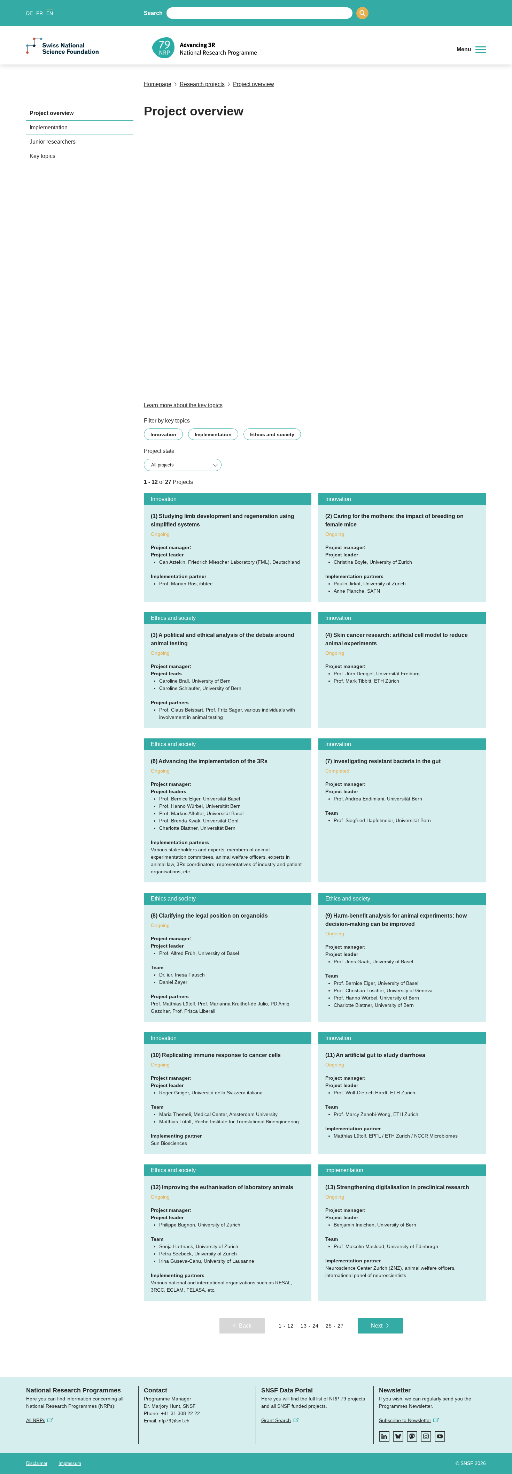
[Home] (299, 47)
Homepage (157, 84)
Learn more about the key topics (183, 405)
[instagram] (426, 1436)
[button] (471, 49)
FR (39, 13)
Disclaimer (36, 1463)
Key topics (42, 156)
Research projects (202, 84)
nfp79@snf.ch (174, 1420)
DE (29, 13)
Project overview (253, 84)
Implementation (49, 127)
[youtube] (440, 1436)
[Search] (362, 13)
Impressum (70, 1463)
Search (153, 13)
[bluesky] (398, 1436)
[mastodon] (412, 1436)
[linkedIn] (384, 1436)
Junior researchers (53, 142)
